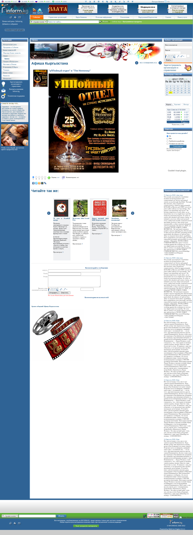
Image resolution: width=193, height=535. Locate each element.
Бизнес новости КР (9, 50)
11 (170, 88)
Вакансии (6, 75)
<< (169, 79)
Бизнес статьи (8, 73)
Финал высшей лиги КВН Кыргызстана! (100, 219)
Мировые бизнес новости (11, 53)
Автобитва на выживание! (119, 219)
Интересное (7, 78)
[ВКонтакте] (33, 183)
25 (170, 92)
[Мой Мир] (42, 183)
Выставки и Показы (9, 64)
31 (167, 95)
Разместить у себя (178, 124)
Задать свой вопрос (173, 150)
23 (189, 90)
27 (178, 92)
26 (174, 92)
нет (78, 177)
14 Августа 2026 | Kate (171, 320)
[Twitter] (36, 183)
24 (167, 92)
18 (170, 90)
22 (185, 90)
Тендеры (6, 70)
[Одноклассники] (39, 183)
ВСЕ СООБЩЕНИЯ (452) (148, 63)
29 (185, 92)
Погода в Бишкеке (158, 1)
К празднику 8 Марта (10, 67)
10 (167, 88)
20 (178, 90)
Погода (186, 104)
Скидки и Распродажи (10, 61)
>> (186, 79)
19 (174, 90)
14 (181, 88)
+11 (168, 1)
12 (174, 88)
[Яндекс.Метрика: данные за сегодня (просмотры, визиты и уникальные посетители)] (186, 517)
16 (189, 88)
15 (185, 88)
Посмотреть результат (174, 149)
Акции (5, 56)
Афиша (6, 58)
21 (181, 90)
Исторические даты (10, 44)
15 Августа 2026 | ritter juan (173, 195)
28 (181, 92)
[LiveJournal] (45, 183)
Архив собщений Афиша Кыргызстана (45, 306)
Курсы (168, 104)
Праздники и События (10, 47)
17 (167, 90)
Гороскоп (177, 104)
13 (178, 88)
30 (189, 92)
